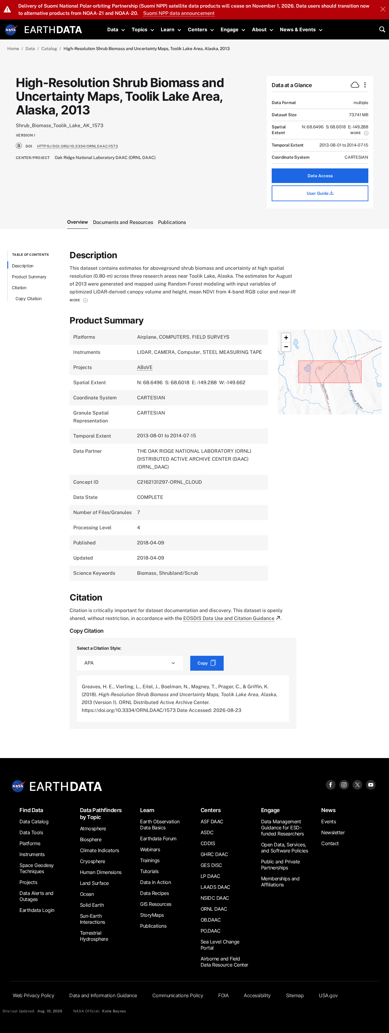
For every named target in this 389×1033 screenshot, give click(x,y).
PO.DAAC (211, 931)
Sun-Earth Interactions (92, 919)
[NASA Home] (11, 30)
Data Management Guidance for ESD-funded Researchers (282, 827)
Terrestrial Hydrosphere (94, 936)
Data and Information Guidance (103, 995)
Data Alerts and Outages (36, 896)
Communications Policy (177, 995)
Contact (330, 843)
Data (112, 29)
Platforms (29, 843)
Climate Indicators (99, 850)
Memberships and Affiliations (280, 882)
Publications (153, 926)
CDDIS (208, 843)
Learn (167, 29)
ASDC (207, 832)
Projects (28, 882)
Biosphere (91, 839)
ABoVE (145, 367)
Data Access (320, 175)
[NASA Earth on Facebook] (331, 784)
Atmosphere (93, 828)
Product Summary (29, 276)
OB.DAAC (211, 920)
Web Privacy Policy (33, 995)
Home (13, 48)
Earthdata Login (36, 910)
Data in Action (155, 882)
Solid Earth (92, 905)
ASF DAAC (212, 821)
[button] (359, 133)
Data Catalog (33, 821)
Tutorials (149, 871)
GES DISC (211, 865)
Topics (139, 29)
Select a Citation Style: (99, 648)
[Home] (53, 29)
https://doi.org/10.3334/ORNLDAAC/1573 (77, 146)
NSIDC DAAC (215, 898)
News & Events (298, 29)
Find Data (31, 810)
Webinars (150, 849)
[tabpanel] (194, 490)
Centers (197, 29)
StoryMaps (152, 915)
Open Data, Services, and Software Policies (284, 848)
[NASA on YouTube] (371, 784)
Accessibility (257, 995)
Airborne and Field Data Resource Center (224, 962)
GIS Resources (155, 904)
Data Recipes (154, 893)
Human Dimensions (101, 872)
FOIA (223, 995)
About (259, 29)
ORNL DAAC (214, 909)
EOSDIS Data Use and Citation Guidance (228, 618)
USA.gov (328, 995)
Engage (230, 29)
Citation (19, 287)
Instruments (32, 854)
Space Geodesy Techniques (36, 868)
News (328, 810)
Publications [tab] (172, 222)
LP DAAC (210, 876)
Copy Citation (28, 298)
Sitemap (295, 995)
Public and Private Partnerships (280, 865)
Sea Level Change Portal (220, 945)
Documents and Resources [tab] (123, 222)
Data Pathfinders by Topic (101, 813)
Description (22, 265)
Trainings (150, 860)
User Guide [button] (318, 193)
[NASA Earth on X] (357, 784)
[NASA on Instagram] (344, 784)
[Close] (383, 9)
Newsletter (333, 832)
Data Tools (31, 832)
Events (328, 821)
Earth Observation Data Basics (160, 824)
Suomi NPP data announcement (179, 13)
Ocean (87, 894)
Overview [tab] (77, 222)
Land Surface (94, 883)
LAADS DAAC (215, 887)
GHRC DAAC (214, 854)
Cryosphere (92, 861)
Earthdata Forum (158, 838)
